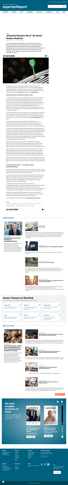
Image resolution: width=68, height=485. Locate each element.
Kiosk (29, 466)
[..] (32, 205)
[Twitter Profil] (48, 464)
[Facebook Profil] (45, 464)
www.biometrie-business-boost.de (33, 197)
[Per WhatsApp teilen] (8, 56)
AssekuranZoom (34, 92)
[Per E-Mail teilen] (4, 56)
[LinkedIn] (42, 464)
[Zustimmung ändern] (3, 481)
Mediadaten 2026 (44, 456)
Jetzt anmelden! (57, 472)
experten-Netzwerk (5, 466)
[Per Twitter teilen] (14, 56)
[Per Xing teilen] (12, 56)
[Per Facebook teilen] (10, 56)
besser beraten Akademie (35, 117)
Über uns (3, 465)
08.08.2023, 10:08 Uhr (14, 40)
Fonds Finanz (20, 92)
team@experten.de (8, 467)
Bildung (7, 33)
